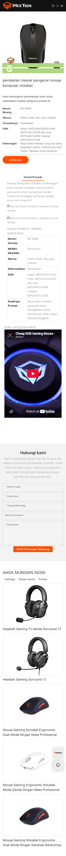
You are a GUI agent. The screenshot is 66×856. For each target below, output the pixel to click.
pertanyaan (15, 159)
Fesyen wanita (27, 579)
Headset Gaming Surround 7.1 (24, 679)
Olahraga (9, 579)
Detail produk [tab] (33, 177)
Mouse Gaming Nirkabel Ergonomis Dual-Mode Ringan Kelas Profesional (30, 732)
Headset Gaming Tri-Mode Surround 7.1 (32, 629)
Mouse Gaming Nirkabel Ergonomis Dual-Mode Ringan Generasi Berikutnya (32, 842)
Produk (43, 579)
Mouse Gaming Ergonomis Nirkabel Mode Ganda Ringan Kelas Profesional (31, 787)
